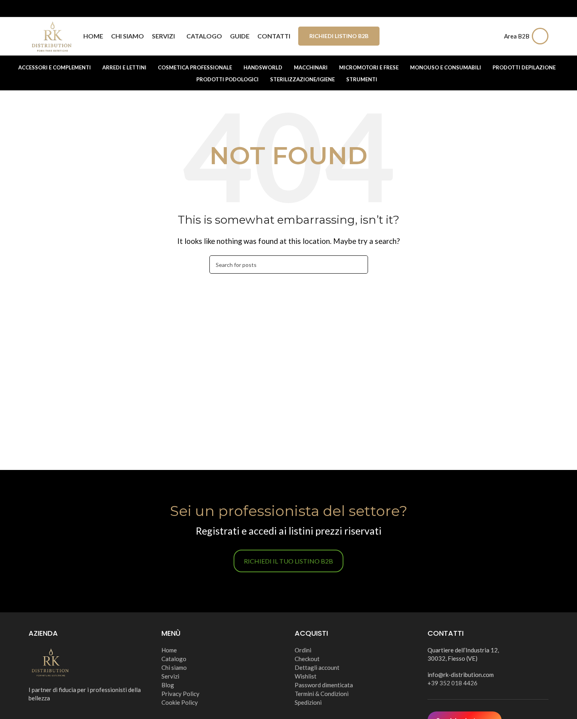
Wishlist (305, 676)
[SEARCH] (359, 264)
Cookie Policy (179, 702)
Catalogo (173, 658)
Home (169, 650)
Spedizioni (308, 702)
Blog (167, 684)
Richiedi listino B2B (338, 36)
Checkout (307, 658)
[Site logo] (52, 35)
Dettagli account (317, 667)
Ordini (303, 650)
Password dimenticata (324, 684)
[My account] (542, 36)
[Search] (493, 36)
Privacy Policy (180, 693)
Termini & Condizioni (322, 693)
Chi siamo (174, 667)
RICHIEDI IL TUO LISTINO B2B (288, 561)
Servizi (170, 676)
